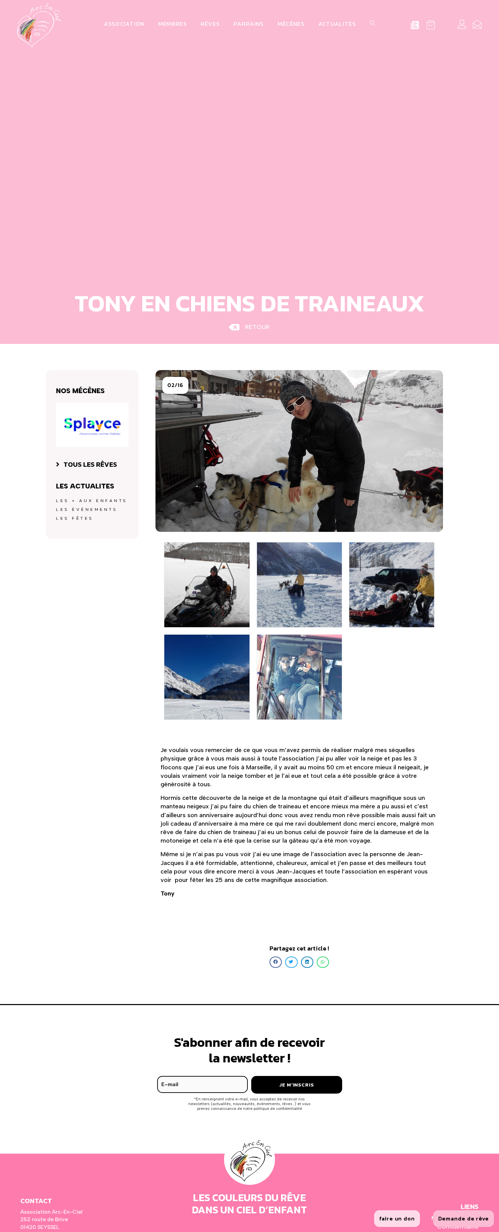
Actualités (337, 23)
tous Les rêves (90, 464)
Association (124, 23)
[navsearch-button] (371, 24)
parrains (249, 23)
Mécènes (291, 23)
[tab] (92, 464)
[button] (175, 385)
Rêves (210, 23)
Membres (172, 23)
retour (257, 327)
